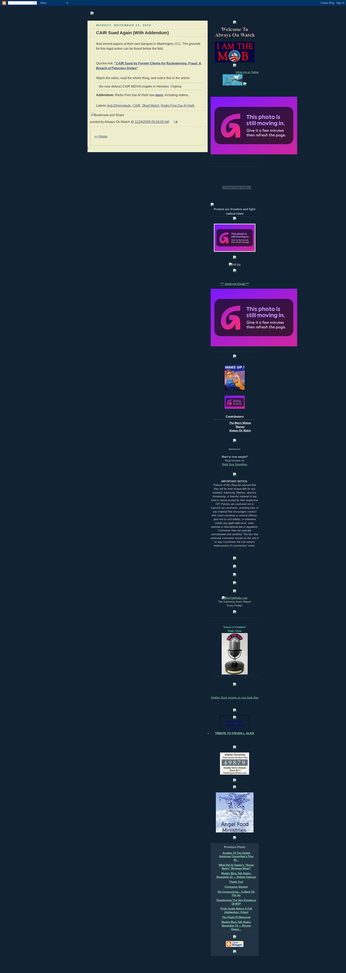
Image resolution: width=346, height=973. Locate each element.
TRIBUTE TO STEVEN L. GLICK (234, 733)
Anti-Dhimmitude (119, 105)
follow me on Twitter (247, 72)
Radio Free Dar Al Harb (177, 105)
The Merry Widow (240, 423)
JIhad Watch (150, 105)
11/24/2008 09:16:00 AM (152, 122)
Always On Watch (240, 430)
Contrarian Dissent (236, 887)
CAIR (136, 105)
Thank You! (236, 882)
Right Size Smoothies (234, 464)
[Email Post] (174, 122)
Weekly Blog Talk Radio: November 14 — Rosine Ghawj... (236, 926)
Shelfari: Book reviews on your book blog (234, 697)
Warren (240, 426)
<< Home (100, 136)
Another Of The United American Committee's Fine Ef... (236, 856)
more (159, 95)
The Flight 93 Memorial (236, 917)
